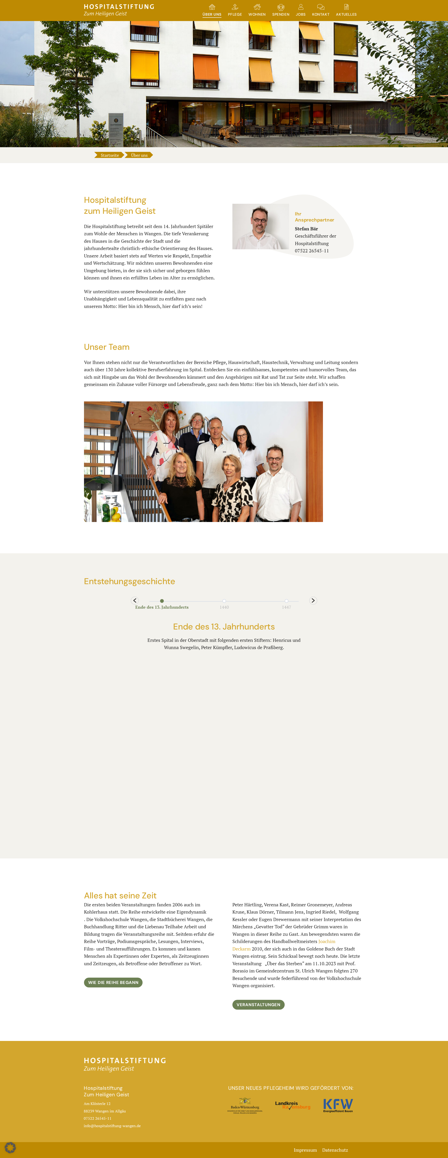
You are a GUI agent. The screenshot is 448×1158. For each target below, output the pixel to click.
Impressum (305, 1150)
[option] (162, 603)
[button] (135, 601)
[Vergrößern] (317, 407)
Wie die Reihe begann (113, 982)
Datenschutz (335, 1150)
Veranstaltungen (258, 1005)
